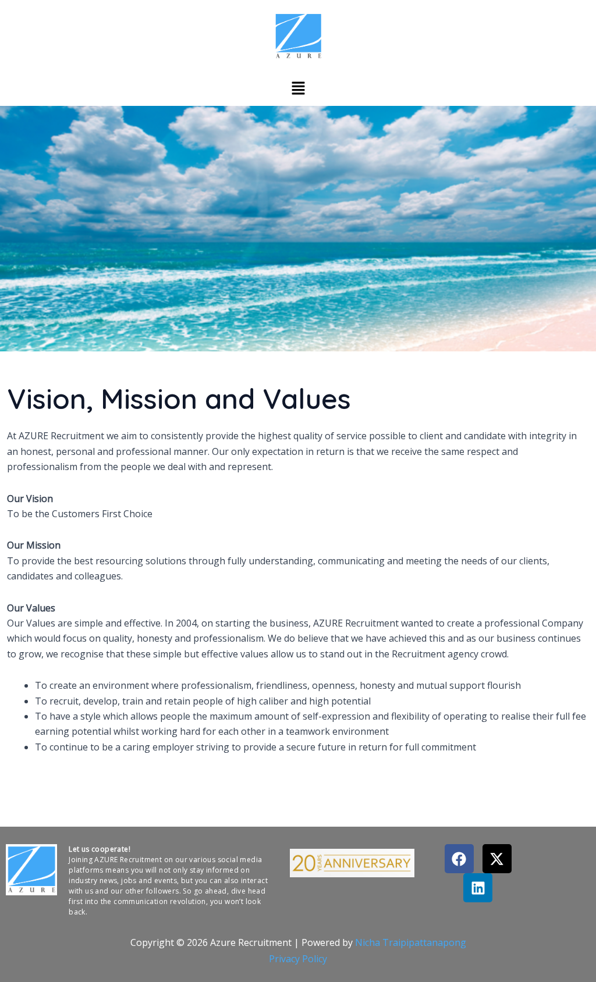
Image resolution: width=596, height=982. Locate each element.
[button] (298, 88)
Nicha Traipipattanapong (410, 942)
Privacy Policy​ (298, 958)
